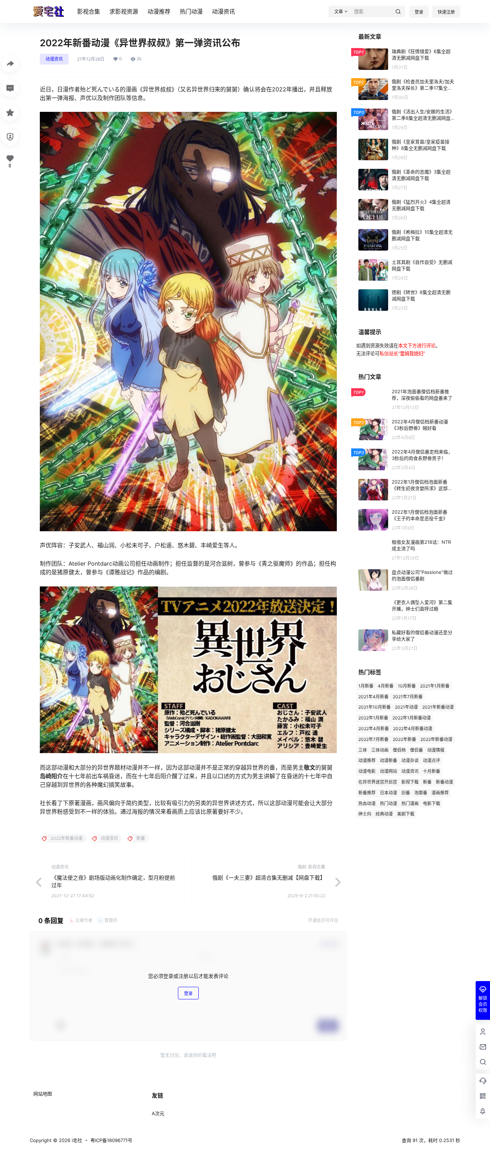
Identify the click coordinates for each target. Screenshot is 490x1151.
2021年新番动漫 (438, 707)
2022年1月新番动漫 (411, 717)
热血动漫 (367, 803)
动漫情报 (435, 750)
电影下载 (431, 803)
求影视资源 (123, 11)
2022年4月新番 (373, 728)
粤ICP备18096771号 (111, 1140)
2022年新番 (404, 739)
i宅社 (76, 1140)
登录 (419, 12)
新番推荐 (367, 792)
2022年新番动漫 (436, 739)
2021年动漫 (406, 707)
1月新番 (365, 686)
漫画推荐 (440, 792)
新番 (427, 782)
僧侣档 (399, 750)
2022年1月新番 (373, 717)
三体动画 (379, 750)
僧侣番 (416, 750)
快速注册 (446, 12)
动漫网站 (388, 771)
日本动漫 (388, 792)
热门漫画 (410, 803)
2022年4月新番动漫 (412, 728)
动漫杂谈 (410, 760)
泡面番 (420, 792)
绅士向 (364, 814)
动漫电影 (367, 771)
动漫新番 (388, 760)
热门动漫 (191, 11)
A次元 (158, 1113)
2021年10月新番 (374, 707)
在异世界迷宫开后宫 (377, 782)
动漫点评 (431, 760)
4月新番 (386, 686)
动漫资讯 (223, 11)
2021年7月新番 (408, 696)
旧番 (405, 792)
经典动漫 (384, 814)
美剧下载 (405, 814)
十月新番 (431, 771)
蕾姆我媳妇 (411, 353)
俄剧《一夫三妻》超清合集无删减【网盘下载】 (268, 877)
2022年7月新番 (373, 739)
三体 (362, 750)
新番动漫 (444, 782)
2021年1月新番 (434, 686)
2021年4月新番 (373, 696)
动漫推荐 (158, 11)
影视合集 (88, 11)
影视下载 (410, 782)
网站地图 (42, 1094)
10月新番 (407, 686)
